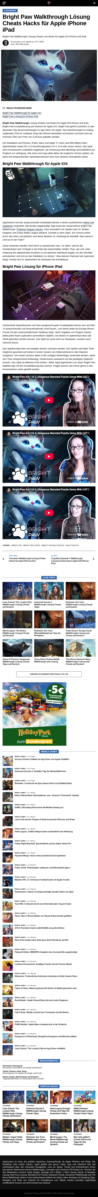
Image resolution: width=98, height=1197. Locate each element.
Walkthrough (73, 545)
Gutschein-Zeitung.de (12, 1066)
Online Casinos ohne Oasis (15, 1071)
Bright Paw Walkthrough (53, 545)
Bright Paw (17, 545)
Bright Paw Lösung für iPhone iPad (20, 116)
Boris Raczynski (22, 44)
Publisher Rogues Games (30, 229)
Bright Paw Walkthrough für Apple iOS (22, 113)
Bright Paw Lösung (32, 545)
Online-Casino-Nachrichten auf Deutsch (21, 1077)
